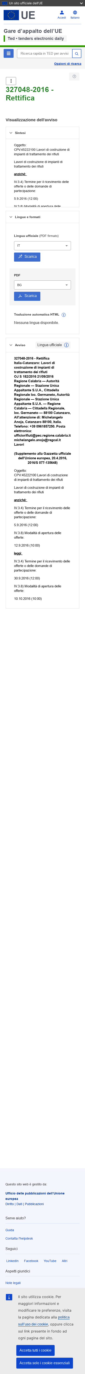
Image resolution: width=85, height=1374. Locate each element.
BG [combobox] (19, 285)
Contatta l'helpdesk (19, 1238)
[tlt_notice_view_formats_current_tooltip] (66, 345)
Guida (9, 1230)
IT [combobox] (18, 245)
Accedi (62, 17)
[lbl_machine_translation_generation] (64, 315)
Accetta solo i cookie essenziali (44, 1363)
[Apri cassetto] (11, 81)
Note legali (13, 1283)
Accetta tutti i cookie (35, 1350)
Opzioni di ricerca (67, 64)
